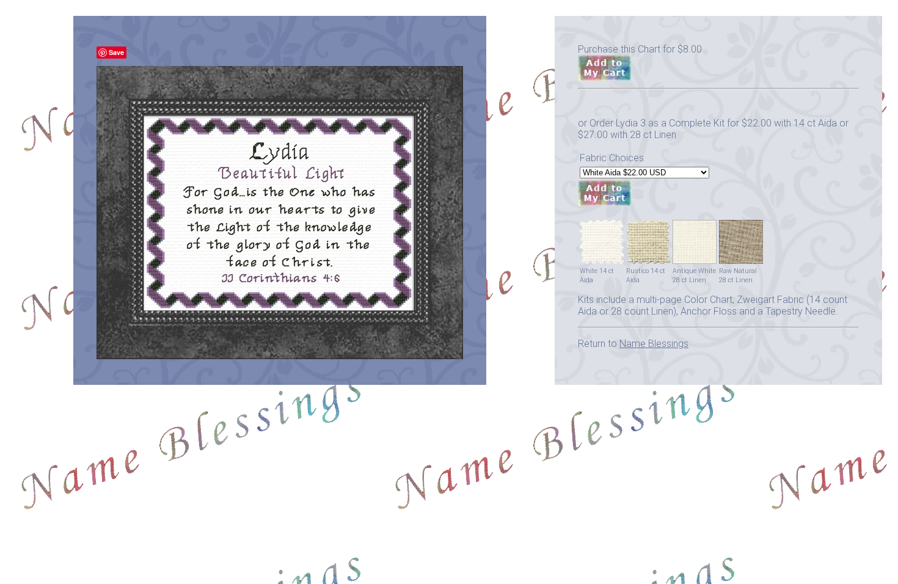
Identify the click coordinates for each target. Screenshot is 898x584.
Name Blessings (653, 343)
